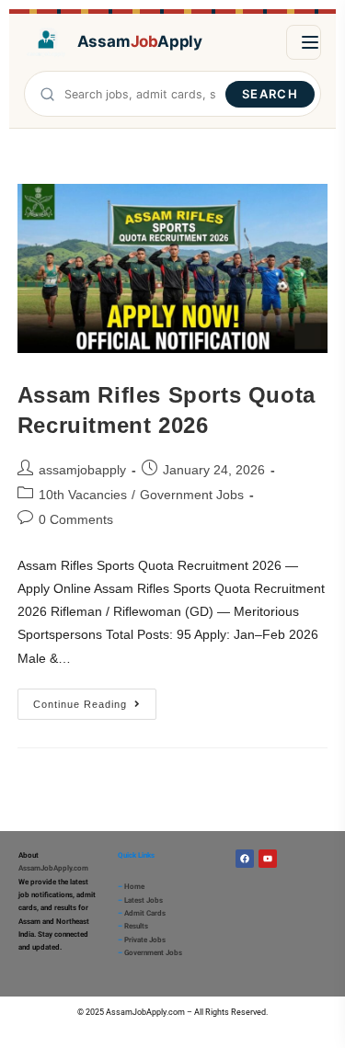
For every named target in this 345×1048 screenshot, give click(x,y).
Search (270, 93)
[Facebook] (245, 858)
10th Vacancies (83, 494)
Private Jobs (145, 940)
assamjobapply (82, 469)
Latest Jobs (143, 900)
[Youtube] (268, 858)
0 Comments (76, 519)
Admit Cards (145, 913)
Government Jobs (192, 494)
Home (134, 887)
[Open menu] (303, 42)
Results (136, 926)
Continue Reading (94, 699)
